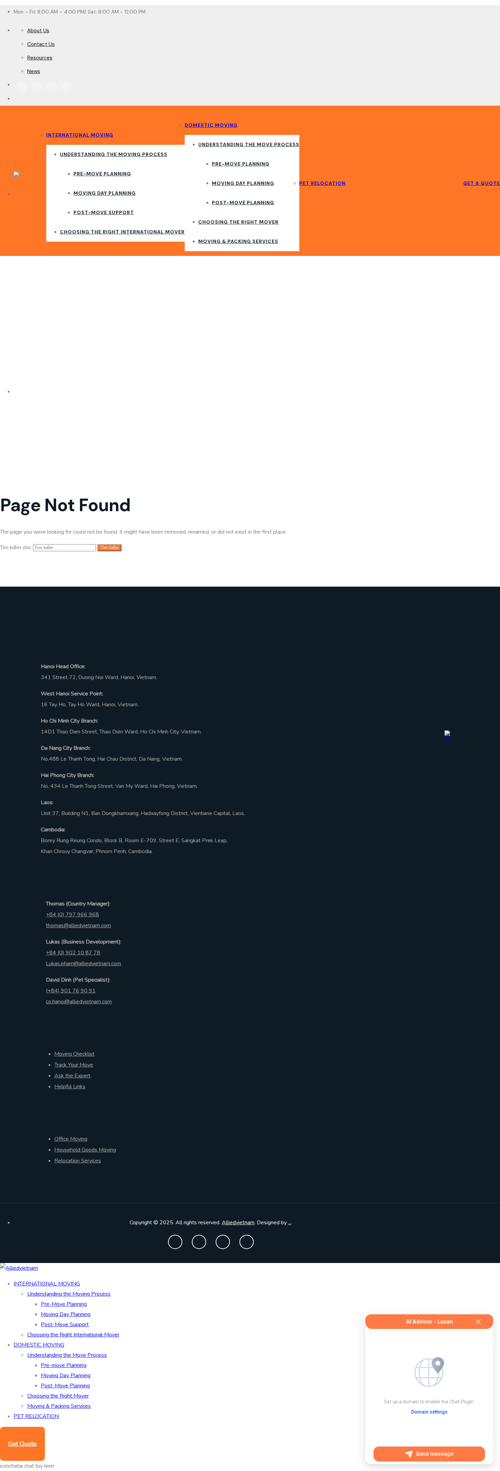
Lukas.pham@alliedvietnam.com (83, 963)
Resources (39, 57)
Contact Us (41, 44)
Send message (434, 1454)
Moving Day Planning (104, 193)
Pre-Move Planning (102, 174)
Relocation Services (77, 1160)
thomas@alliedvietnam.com (78, 925)
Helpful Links (69, 1086)
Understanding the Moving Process (113, 154)
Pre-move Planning (240, 164)
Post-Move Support (103, 212)
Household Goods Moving (85, 1150)
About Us (38, 30)
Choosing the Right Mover (238, 222)
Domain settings (429, 1412)
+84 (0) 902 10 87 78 (73, 952)
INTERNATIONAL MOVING (79, 135)
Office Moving (70, 1139)
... (289, 1222)
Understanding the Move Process (248, 144)
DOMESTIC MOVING (211, 125)
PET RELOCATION (322, 183)
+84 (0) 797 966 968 (72, 914)
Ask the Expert (72, 1075)
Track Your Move (73, 1065)
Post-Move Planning (243, 203)
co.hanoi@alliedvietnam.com (79, 1001)
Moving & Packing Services (238, 241)
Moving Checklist (74, 1054)
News (33, 71)
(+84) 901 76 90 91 (71, 990)
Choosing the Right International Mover (122, 232)
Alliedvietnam (238, 1222)
